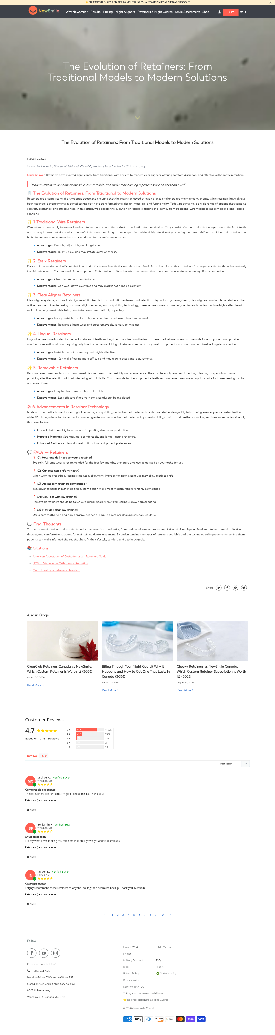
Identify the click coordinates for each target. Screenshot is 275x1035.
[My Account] (219, 12)
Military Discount (133, 960)
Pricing (108, 12)
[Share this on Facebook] (226, 587)
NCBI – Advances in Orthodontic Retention (60, 563)
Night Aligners (125, 12)
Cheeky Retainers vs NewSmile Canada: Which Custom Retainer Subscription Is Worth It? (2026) (211, 671)
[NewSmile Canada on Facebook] (32, 953)
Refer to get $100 (133, 986)
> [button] (170, 914)
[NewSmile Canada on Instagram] (56, 953)
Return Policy (131, 973)
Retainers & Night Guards (155, 12)
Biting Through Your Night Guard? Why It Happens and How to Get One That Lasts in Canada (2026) (136, 671)
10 (162, 914)
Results (95, 12)
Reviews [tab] (32, 755)
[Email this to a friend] (243, 587)
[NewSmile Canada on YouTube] (44, 953)
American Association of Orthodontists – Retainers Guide (69, 556)
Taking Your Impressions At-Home (143, 993)
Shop (205, 12)
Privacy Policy (131, 980)
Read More (34, 685)
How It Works (131, 947)
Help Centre (164, 947)
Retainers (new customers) (40, 800)
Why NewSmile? (77, 12)
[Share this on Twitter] (218, 587)
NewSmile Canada (144, 1008)
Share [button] (33, 810)
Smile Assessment (187, 12)
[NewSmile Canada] (44, 11)
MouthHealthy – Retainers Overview (56, 570)
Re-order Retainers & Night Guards (147, 999)
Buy (231, 12)
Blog (126, 967)
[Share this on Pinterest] (235, 587)
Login (160, 967)
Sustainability (168, 973)
